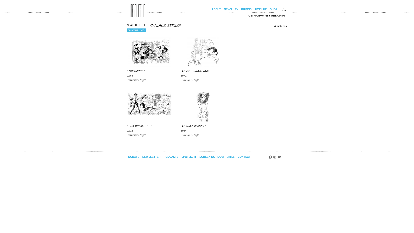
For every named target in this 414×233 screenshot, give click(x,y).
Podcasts (171, 156)
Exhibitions (243, 9)
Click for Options (266, 15)
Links (231, 156)
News (228, 9)
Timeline (261, 9)
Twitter (279, 157)
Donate (133, 156)
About (216, 9)
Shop (273, 9)
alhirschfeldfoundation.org (137, 10)
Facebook (270, 157)
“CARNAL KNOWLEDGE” (195, 70)
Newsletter (151, 156)
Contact (244, 156)
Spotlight (188, 156)
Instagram (274, 157)
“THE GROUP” (136, 70)
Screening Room (211, 156)
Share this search (136, 30)
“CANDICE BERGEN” (193, 126)
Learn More (136, 80)
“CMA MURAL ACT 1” (139, 126)
